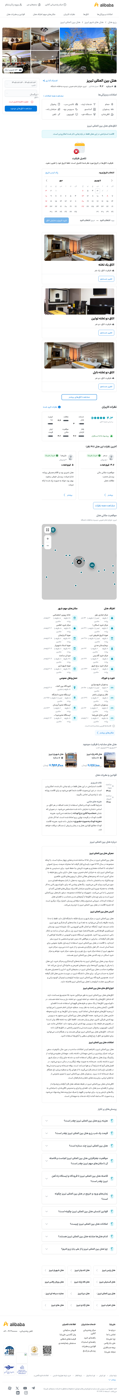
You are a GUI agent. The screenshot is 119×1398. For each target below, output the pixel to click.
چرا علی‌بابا (111, 1338)
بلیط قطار (78, 1375)
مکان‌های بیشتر (107, 732)
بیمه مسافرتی (109, 1347)
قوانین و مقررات (89, 1346)
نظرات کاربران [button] (69, 14)
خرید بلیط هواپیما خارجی (62, 1375)
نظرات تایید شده (50, 406)
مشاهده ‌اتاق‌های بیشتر (79, 397)
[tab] (105, 14)
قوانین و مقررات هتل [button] (16, 14)
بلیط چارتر (113, 1375)
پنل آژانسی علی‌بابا (68, 1334)
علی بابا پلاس (110, 1343)
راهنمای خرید (90, 1337)
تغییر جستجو (106, 278)
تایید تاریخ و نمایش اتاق (56, 220)
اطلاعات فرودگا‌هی (42, 1375)
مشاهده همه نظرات (105, 505)
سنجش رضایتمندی (67, 1343)
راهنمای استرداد (88, 1341)
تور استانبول (90, 1375)
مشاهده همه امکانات (54, 95)
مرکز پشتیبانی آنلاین (89, 1332)
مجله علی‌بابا (110, 1351)
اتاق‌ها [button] (86, 14)
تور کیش (102, 1375)
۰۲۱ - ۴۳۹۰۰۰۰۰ (10, 1331)
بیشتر (110, 495)
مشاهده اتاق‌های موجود (21, 108)
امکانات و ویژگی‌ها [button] (105, 14)
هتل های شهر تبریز (94, 22)
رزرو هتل (112, 22)
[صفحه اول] (104, 4)
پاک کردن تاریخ (51, 172)
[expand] (46, 1120)
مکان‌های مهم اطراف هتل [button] (44, 14)
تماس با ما (111, 1334)
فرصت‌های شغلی (68, 1338)
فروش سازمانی (69, 1330)
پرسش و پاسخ (89, 1350)
